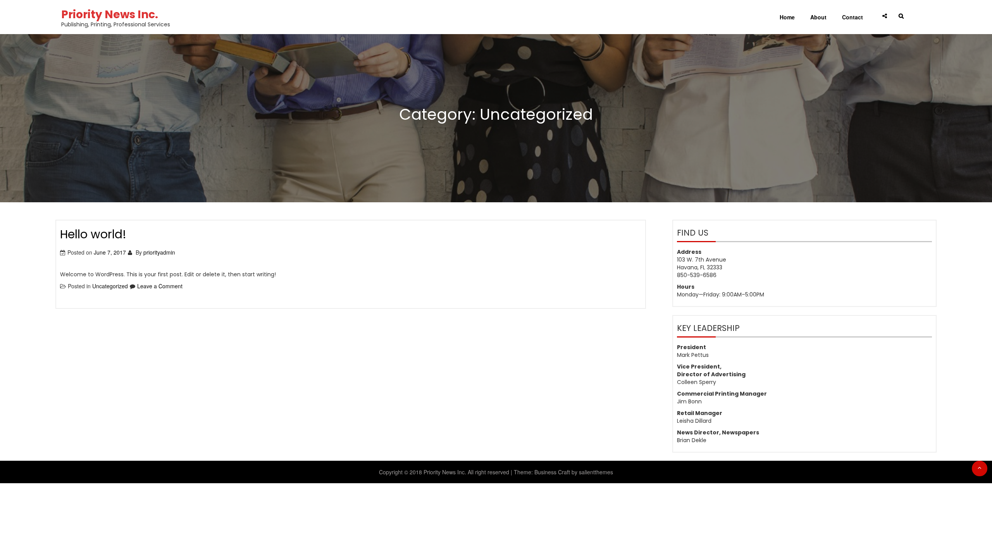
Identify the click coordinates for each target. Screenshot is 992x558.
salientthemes (596, 472)
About (818, 17)
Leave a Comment (160, 286)
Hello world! (93, 234)
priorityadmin (159, 252)
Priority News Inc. (109, 14)
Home (787, 17)
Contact (852, 17)
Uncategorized (110, 286)
